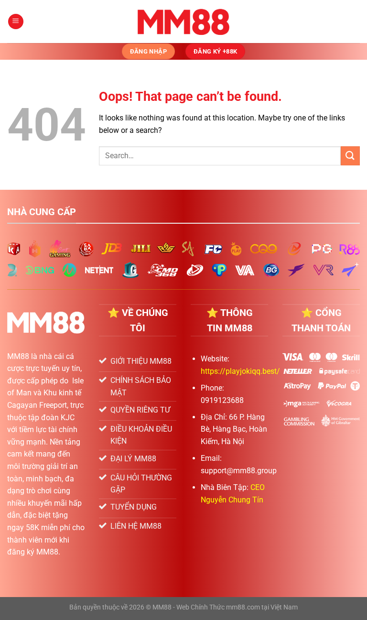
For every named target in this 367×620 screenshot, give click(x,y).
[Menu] (15, 22)
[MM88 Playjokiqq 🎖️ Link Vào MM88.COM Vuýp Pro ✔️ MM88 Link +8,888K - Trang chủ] (184, 21)
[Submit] (350, 155)
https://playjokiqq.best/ (240, 371)
